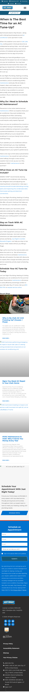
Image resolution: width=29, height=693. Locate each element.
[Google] (5, 624)
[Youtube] (13, 621)
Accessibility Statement (11, 648)
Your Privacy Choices (10, 657)
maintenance (4, 83)
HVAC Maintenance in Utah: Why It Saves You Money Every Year (12, 439)
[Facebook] (5, 621)
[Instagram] (9, 621)
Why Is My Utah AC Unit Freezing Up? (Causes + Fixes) (13, 320)
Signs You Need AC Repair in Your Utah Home (13, 382)
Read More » (5, 338)
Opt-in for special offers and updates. (15, 553)
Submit (14, 558)
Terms (24, 590)
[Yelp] (9, 624)
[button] (25, 8)
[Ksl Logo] (13, 624)
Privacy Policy (17, 590)
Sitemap (6, 653)
